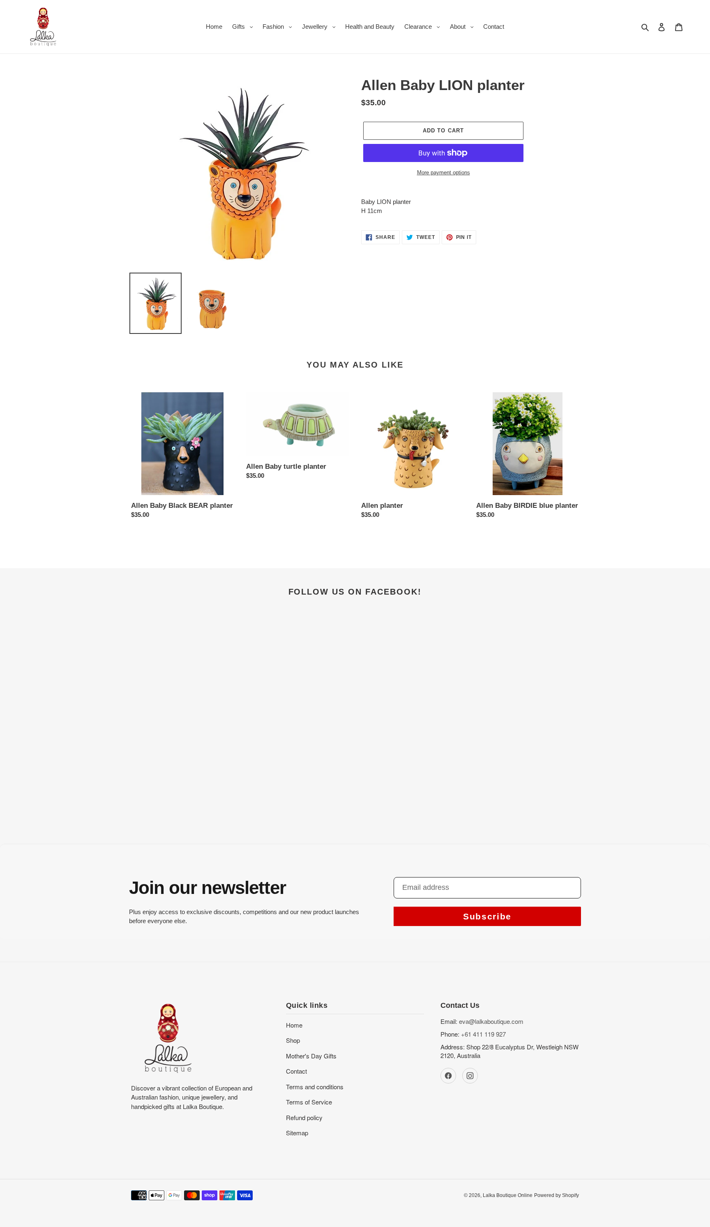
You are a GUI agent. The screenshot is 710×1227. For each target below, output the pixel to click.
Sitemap (297, 1132)
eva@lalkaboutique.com (491, 1021)
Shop (293, 1040)
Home (294, 1025)
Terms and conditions (314, 1086)
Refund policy (304, 1117)
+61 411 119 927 (483, 1034)
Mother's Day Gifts (311, 1055)
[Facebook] (448, 1075)
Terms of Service (309, 1101)
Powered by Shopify (556, 1195)
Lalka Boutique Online (507, 1195)
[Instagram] (470, 1075)
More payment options (443, 172)
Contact (296, 1071)
